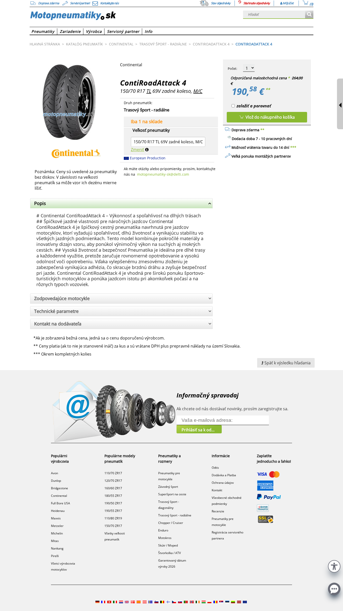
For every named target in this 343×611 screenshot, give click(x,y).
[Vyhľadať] (309, 15)
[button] (334, 566)
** (267, 89)
